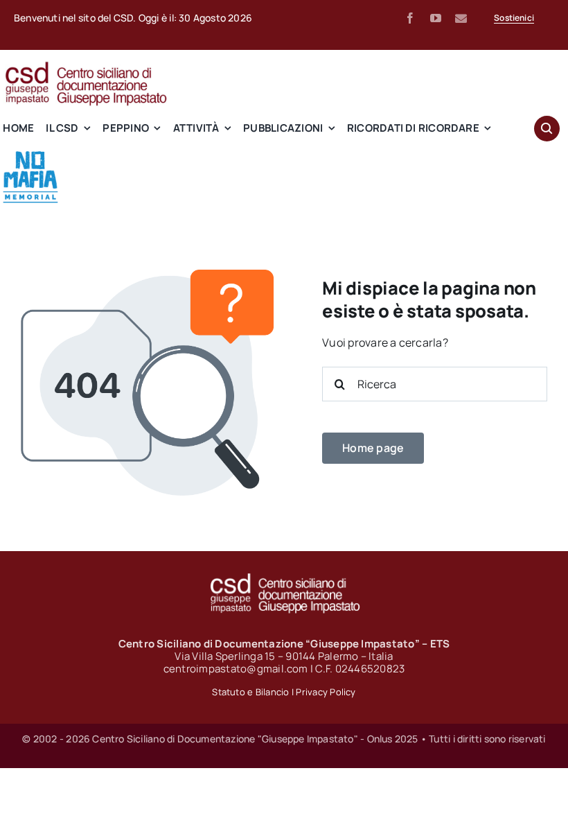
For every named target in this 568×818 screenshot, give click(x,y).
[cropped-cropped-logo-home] (30, 154)
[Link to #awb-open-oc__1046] (547, 128)
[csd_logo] (86, 65)
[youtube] (435, 18)
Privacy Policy (325, 692)
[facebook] (410, 18)
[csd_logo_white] (284, 577)
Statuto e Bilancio (250, 692)
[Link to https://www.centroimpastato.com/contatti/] (461, 18)
